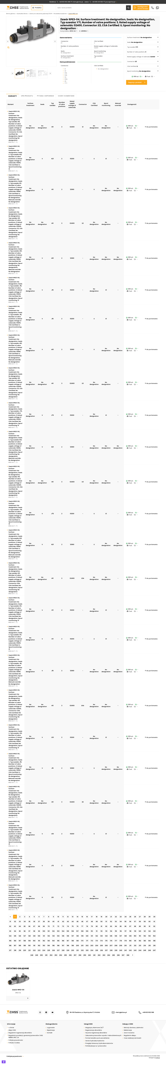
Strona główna (10, 13)
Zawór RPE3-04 (73, 13)
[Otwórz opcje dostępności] (4, 1061)
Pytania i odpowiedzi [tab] (45, 96)
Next (55, 41)
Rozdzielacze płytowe (60, 13)
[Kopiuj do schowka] (77, 28)
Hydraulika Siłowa (22, 13)
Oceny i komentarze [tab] (66, 96)
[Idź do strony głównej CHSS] (17, 1012)
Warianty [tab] (12, 96)
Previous (7, 41)
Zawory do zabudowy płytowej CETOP (40, 13)
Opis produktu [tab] (27, 96)
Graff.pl (157, 1058)
